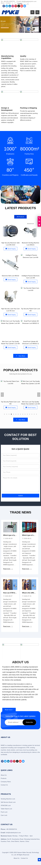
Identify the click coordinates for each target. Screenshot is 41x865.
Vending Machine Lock (8, 799)
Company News (6, 781)
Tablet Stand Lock (6, 809)
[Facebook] (3, 7)
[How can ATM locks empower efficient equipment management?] (10, 584)
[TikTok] (18, 7)
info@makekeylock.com (28, 1)
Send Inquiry (12, 248)
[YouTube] (21, 7)
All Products (20, 217)
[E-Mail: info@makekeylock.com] (39, 225)
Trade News (20, 512)
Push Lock (4, 812)
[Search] (37, 12)
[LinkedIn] (9, 7)
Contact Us (4, 785)
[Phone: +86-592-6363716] (39, 218)
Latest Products (20, 208)
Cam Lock (4, 815)
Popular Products (20, 370)
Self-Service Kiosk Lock (8, 802)
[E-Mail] (24, 7)
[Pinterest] (15, 7)
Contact (8, 3)
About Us (4, 775)
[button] (13, 31)
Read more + (9, 709)
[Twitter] (6, 7)
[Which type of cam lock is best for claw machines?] (29, 527)
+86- (4, 1)
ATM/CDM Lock (6, 805)
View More (21, 356)
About (2, 3)
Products (3, 778)
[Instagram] (12, 7)
